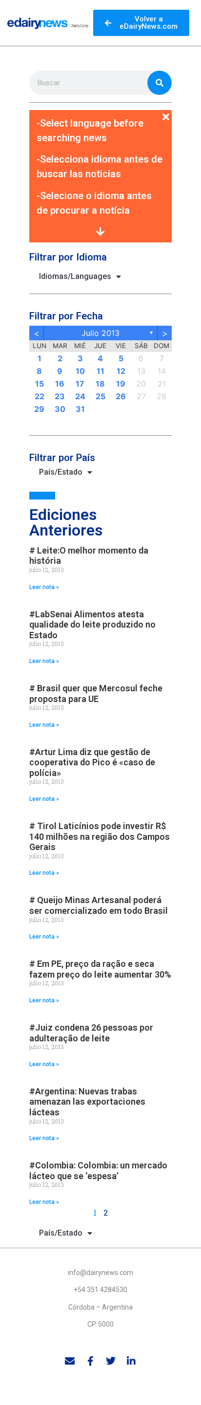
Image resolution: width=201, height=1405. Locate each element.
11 (100, 371)
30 (60, 409)
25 (100, 396)
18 (100, 383)
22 (39, 396)
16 (59, 383)
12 (121, 371)
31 (80, 409)
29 (39, 409)
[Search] (159, 83)
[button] (100, 111)
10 (80, 371)
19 (120, 383)
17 (80, 383)
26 (121, 396)
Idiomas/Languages (75, 276)
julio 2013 (100, 333)
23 (60, 396)
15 (39, 383)
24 (80, 396)
